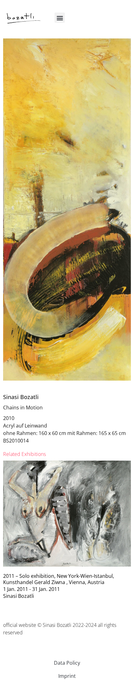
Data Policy (67, 662)
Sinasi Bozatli (21, 397)
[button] (60, 17)
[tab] (24, 454)
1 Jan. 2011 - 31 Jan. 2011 (31, 589)
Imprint (67, 675)
